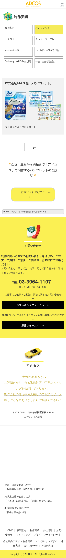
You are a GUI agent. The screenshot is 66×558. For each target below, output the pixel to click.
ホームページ (12, 50)
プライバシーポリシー (46, 534)
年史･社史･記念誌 (45, 61)
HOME (9, 530)
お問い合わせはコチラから (36, 194)
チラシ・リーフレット (47, 39)
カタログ (9, 39)
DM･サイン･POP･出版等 (18, 61)
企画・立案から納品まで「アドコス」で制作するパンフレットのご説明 (33, 170)
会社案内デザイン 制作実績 (17, 541)
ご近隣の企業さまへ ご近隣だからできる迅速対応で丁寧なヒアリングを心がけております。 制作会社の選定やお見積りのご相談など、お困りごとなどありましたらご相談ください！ (33, 388)
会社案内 (9, 27)
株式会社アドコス (33, 4)
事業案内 (21, 530)
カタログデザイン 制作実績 (38, 545)
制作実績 (34, 530)
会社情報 (47, 530)
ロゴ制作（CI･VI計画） (48, 50)
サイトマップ (23, 534)
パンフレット (43, 27)
